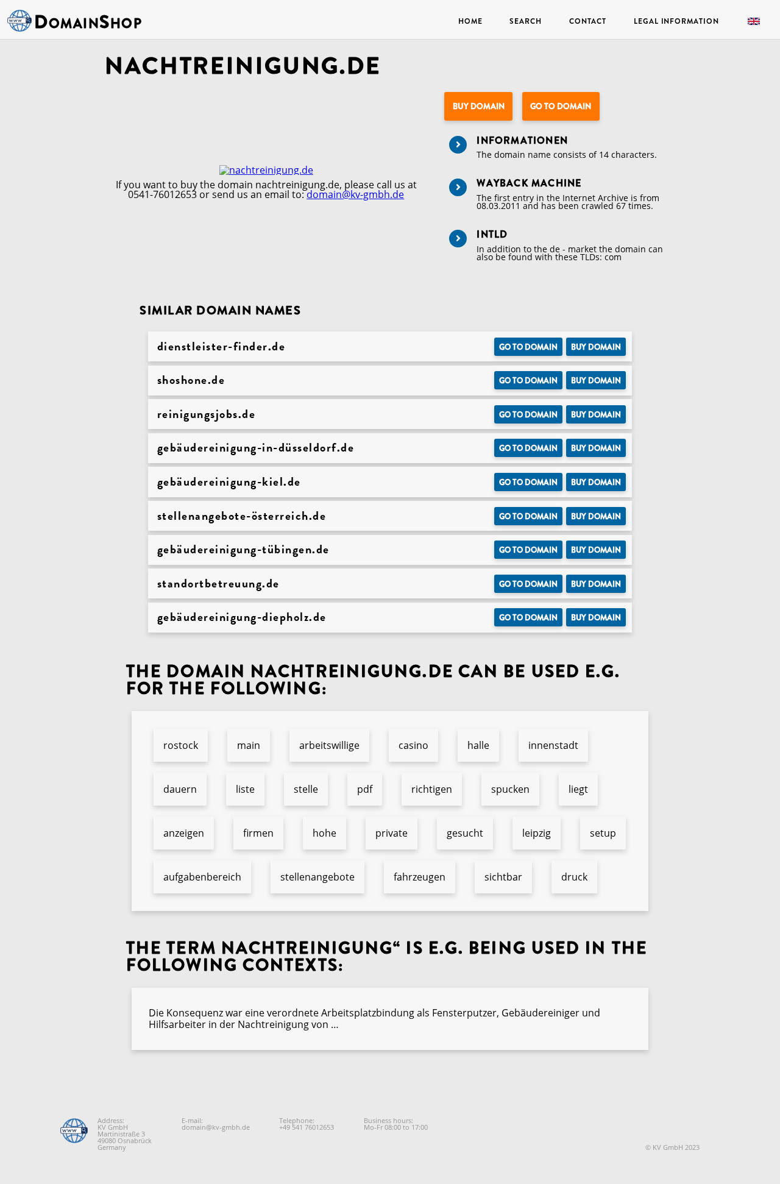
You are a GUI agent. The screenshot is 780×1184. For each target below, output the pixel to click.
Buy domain (479, 106)
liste (245, 789)
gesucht (465, 833)
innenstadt (553, 745)
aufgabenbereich (202, 877)
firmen (258, 833)
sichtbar (503, 877)
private (391, 833)
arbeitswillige (329, 745)
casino (413, 745)
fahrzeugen (419, 877)
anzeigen (183, 833)
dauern (180, 789)
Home (470, 21)
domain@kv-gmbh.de (355, 194)
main (248, 745)
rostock (180, 745)
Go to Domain (560, 106)
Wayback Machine (529, 183)
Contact (587, 21)
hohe (324, 833)
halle (478, 745)
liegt (578, 789)
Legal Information (676, 21)
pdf (364, 789)
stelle (306, 789)
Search (525, 21)
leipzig (536, 833)
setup (603, 833)
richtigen (431, 789)
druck (574, 877)
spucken (510, 789)
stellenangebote (317, 877)
